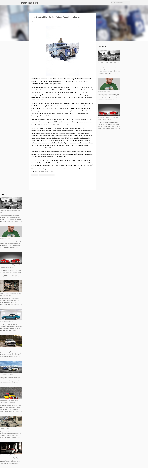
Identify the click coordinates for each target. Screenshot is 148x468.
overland (51, 175)
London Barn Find (4, 428)
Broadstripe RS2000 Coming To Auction (10, 348)
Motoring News (43, 175)
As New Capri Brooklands (6, 321)
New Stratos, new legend (6, 374)
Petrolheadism (29, 2)
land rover (35, 175)
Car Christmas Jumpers (104, 91)
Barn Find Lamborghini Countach (8, 454)
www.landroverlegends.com (44, 171)
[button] (32, 22)
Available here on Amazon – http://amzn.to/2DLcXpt (53, 124)
